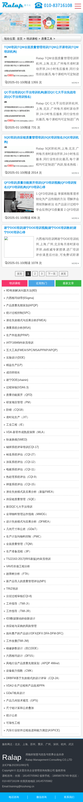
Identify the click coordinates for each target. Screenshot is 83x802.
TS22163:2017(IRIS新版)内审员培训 (28, 558)
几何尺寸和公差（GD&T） (22, 529)
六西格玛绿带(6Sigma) (20, 297)
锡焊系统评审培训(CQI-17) (22, 447)
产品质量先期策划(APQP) (22, 305)
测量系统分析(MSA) (18, 327)
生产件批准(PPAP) (17, 335)
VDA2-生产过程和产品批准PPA (25, 685)
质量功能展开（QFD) (19, 394)
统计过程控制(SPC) (18, 312)
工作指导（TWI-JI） (18, 603)
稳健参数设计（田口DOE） (23, 648)
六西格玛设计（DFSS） (21, 655)
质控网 (42, 791)
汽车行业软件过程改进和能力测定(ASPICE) (33, 730)
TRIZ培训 (12, 588)
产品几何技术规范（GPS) (22, 700)
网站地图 (7, 791)
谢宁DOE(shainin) (17, 380)
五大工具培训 (67, 791)
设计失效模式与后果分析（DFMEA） (29, 521)
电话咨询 (14, 797)
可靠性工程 (13, 722)
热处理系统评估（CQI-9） (22, 476)
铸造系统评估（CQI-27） (21, 454)
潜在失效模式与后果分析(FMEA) (26, 320)
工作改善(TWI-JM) (17, 640)
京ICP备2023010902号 (15, 765)
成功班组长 (13, 372)
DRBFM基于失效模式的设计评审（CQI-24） (33, 678)
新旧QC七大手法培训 (19, 506)
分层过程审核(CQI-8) (19, 596)
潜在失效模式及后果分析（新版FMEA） (31, 491)
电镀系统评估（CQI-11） (21, 469)
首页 (20, 38)
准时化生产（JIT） (18, 417)
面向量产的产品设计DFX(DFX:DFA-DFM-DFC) (34, 633)
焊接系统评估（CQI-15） (21, 484)
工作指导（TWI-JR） (19, 611)
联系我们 (69, 797)
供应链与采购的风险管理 (21, 626)
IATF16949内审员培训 (19, 342)
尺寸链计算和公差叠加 (20, 708)
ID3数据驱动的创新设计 (20, 618)
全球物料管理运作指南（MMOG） (27, 514)
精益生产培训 (29, 791)
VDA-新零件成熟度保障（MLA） (26, 432)
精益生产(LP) (14, 365)
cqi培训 (17, 791)
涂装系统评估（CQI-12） (21, 462)
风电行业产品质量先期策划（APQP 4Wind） (33, 663)
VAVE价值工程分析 (18, 566)
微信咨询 (41, 797)
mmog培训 (52, 791)
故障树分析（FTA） (18, 573)
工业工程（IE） (16, 424)
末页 (63, 273)
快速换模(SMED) (16, 439)
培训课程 (31, 38)
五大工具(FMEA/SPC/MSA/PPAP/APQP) (31, 350)
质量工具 (46, 38)
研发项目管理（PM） (19, 402)
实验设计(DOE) (15, 357)
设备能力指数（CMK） (20, 670)
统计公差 (11, 715)
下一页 (52, 273)
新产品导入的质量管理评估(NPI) (26, 581)
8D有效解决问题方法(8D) (21, 290)
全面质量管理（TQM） (20, 544)
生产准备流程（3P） (19, 551)
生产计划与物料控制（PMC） (24, 536)
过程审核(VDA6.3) (17, 387)
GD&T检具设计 (15, 693)
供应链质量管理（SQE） (21, 499)
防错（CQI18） (15, 409)
